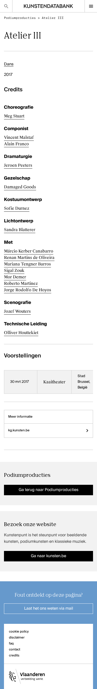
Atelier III (53, 18)
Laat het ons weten (48, 609)
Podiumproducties (20, 18)
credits (14, 655)
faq (11, 643)
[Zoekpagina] (6, 6)
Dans (8, 64)
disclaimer (17, 637)
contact (14, 649)
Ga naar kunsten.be (48, 556)
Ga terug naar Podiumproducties (48, 490)
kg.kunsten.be (19, 430)
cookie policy (19, 631)
